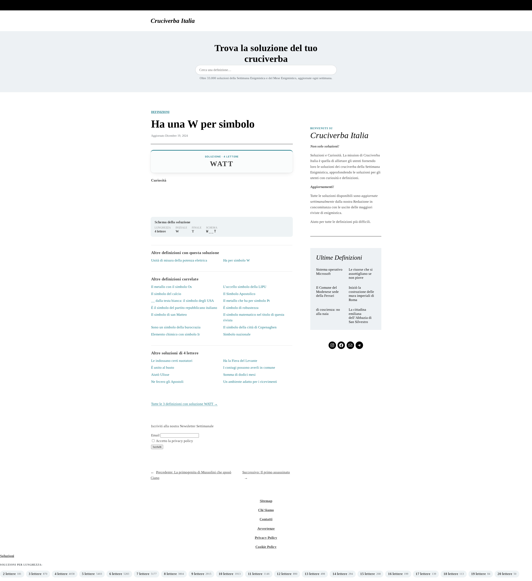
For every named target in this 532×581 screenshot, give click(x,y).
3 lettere (35, 574)
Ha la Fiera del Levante (240, 361)
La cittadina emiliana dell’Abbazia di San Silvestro (360, 316)
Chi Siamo (266, 510)
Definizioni (160, 112)
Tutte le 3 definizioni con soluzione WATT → (184, 404)
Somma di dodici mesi (239, 375)
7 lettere (143, 574)
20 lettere (505, 574)
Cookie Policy (266, 547)
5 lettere (88, 574)
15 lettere (367, 574)
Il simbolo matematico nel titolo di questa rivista (253, 317)
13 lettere (312, 574)
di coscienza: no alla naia (328, 312)
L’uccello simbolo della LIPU (244, 287)
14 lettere (339, 574)
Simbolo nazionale (237, 334)
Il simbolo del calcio (166, 294)
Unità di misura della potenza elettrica (179, 260)
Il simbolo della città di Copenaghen (250, 327)
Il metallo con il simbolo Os (171, 287)
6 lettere (115, 574)
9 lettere (197, 574)
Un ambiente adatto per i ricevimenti (250, 382)
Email (155, 435)
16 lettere (395, 574)
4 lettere (61, 574)
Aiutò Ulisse (160, 375)
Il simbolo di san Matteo (169, 315)
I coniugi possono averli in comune (249, 368)
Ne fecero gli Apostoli (167, 382)
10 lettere (226, 574)
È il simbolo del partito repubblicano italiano (184, 308)
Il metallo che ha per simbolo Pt (246, 301)
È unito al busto (162, 368)
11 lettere (255, 574)
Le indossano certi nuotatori (171, 361)
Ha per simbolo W (236, 260)
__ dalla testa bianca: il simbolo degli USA (182, 301)
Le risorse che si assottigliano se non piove (361, 274)
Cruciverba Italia (173, 20)
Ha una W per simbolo (203, 124)
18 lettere (450, 574)
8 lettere (170, 574)
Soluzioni (7, 556)
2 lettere (9, 574)
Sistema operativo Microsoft (329, 272)
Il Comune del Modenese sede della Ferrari (327, 292)
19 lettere (478, 574)
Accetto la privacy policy (174, 441)
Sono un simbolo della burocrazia (176, 327)
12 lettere (284, 574)
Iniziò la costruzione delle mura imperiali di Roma (361, 294)
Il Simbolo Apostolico (239, 294)
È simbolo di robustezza (241, 308)
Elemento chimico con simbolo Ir (175, 334)
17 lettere (423, 574)
